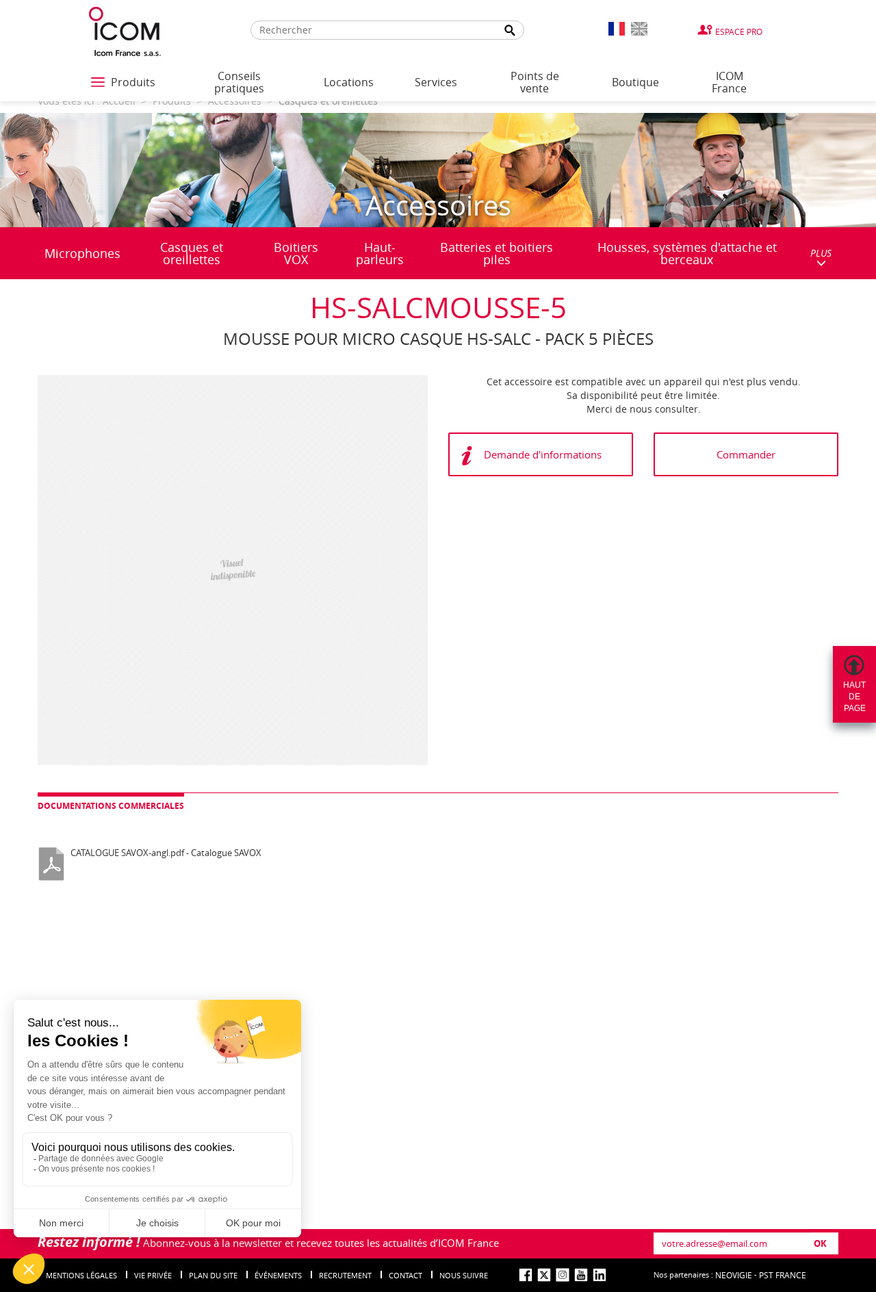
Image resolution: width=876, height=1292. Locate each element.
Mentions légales (81, 1275)
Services (436, 82)
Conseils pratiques (239, 82)
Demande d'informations (543, 454)
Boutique (635, 82)
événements (278, 1275)
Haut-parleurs (380, 253)
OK (820, 1243)
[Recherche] (510, 30)
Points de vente (535, 82)
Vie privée (153, 1275)
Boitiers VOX (296, 253)
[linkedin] (599, 1275)
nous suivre (463, 1275)
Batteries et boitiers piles (496, 253)
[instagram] (562, 1275)
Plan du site (213, 1275)
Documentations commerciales (111, 806)
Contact (405, 1275)
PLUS (821, 252)
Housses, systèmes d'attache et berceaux (687, 253)
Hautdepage (854, 696)
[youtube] (581, 1275)
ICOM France (729, 82)
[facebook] (525, 1275)
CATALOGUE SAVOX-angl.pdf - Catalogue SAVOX (165, 853)
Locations (349, 82)
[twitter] (544, 1275)
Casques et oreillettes (191, 253)
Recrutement (345, 1275)
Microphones (82, 253)
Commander (746, 454)
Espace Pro (738, 31)
